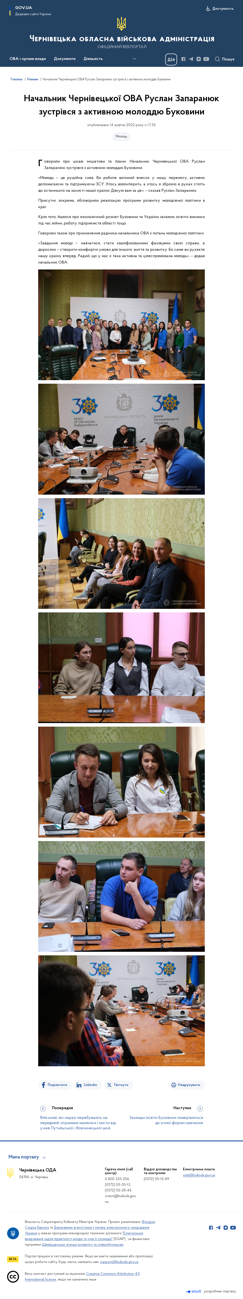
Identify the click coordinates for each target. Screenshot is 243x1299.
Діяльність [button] (93, 59)
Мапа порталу (24, 1157)
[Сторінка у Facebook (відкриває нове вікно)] (183, 59)
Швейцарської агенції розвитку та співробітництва (82, 1245)
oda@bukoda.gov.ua (199, 1175)
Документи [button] (64, 59)
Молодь (121, 136)
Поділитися (57, 1085)
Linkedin (90, 1085)
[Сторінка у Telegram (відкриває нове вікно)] (191, 59)
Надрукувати (189, 1085)
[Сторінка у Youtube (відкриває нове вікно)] (206, 59)
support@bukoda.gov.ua (119, 1262)
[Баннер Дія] (171, 59)
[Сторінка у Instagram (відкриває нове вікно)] (198, 59)
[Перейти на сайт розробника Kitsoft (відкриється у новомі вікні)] (194, 1291)
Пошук (228, 59)
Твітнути (121, 1085)
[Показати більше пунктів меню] (134, 58)
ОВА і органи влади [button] (27, 59)
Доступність (223, 9)
